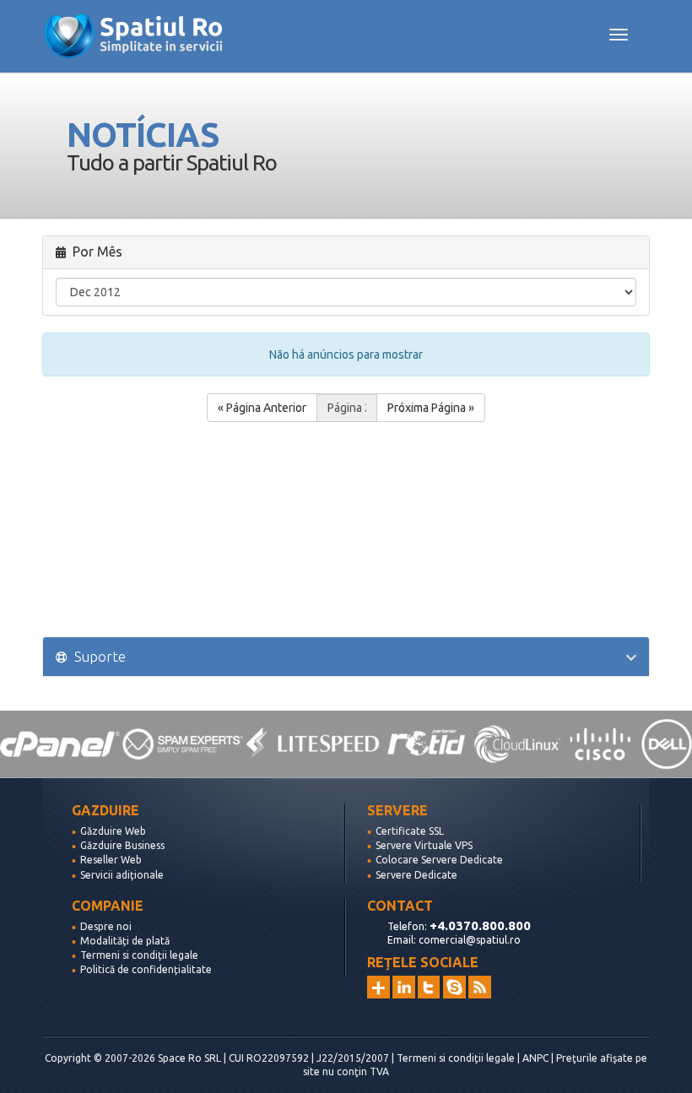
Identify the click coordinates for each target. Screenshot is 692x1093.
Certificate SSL (410, 830)
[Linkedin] (403, 987)
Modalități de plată (125, 940)
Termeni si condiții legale (139, 955)
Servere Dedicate (416, 874)
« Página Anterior (262, 407)
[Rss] (479, 987)
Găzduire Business (122, 845)
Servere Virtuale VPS (424, 845)
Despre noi (106, 926)
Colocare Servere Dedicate (439, 859)
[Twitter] (429, 987)
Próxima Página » (430, 407)
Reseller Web (111, 859)
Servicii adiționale (122, 874)
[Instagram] (378, 987)
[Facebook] (454, 987)
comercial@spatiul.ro (470, 939)
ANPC (535, 1057)
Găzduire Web (113, 830)
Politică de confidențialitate (146, 969)
